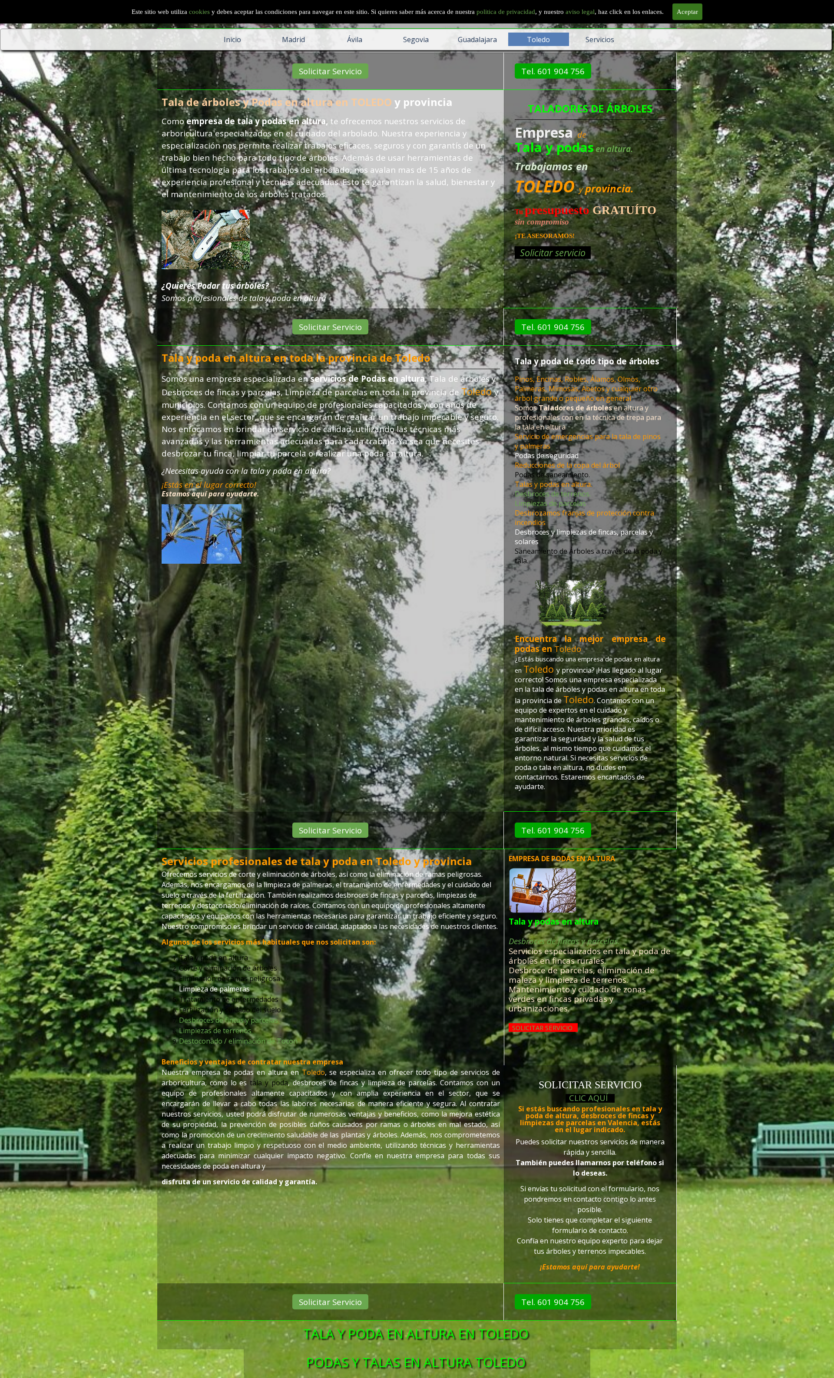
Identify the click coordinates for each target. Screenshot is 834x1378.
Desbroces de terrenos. (553, 494)
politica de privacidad (506, 11)
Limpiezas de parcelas (550, 503)
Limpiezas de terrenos (215, 1030)
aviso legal (580, 11)
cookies (200, 11)
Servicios (600, 39)
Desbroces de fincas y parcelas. (564, 940)
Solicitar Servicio (330, 71)
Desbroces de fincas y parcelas (228, 1020)
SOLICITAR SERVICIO (542, 1027)
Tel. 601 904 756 (553, 71)
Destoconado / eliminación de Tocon (238, 1041)
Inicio (232, 39)
